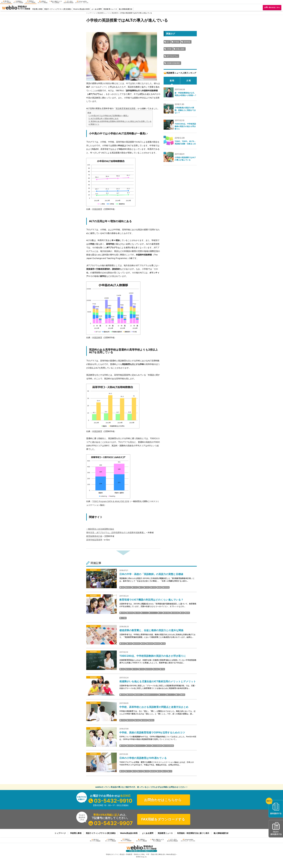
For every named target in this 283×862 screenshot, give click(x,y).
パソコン (145, 613)
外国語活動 (175, 613)
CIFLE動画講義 (158, 745)
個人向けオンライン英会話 (6, 1)
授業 (188, 613)
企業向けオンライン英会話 (42, 2)
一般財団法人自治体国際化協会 (100, 529)
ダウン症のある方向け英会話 (68, 2)
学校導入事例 (37, 9)
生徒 (164, 643)
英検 (123, 587)
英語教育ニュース (110, 9)
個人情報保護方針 (126, 9)
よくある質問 (97, 9)
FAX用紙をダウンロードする (163, 819)
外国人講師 (180, 49)
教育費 (158, 643)
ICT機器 (124, 618)
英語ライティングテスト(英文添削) (58, 9)
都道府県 (150, 643)
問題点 (152, 720)
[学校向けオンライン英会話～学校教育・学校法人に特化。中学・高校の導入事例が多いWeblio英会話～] (16, 9)
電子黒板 (167, 613)
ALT (167, 42)
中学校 (176, 42)
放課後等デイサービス (151, 694)
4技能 (137, 720)
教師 (160, 587)
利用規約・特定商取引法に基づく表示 (193, 833)
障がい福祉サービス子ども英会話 (56, 2)
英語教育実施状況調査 (126, 108)
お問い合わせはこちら (272, 7)
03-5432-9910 (113, 801)
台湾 (165, 771)
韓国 (159, 771)
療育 (183, 694)
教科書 (153, 771)
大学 (170, 771)
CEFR (149, 745)
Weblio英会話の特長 (81, 9)
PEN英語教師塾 (169, 745)
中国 (135, 771)
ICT (161, 613)
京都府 (156, 669)
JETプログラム (172, 56)
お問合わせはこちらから (163, 800)
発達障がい (139, 694)
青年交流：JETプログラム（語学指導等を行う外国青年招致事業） (116, 532)
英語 (183, 613)
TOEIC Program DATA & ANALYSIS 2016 (110, 501)
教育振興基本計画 (94, 536)
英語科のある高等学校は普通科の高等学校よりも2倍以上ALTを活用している (121, 121)
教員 (144, 643)
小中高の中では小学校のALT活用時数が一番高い (109, 115)
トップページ (60, 833)
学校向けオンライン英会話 (30, 1)
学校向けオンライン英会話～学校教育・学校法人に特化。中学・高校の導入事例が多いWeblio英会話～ (141, 854)
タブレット (154, 613)
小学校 (168, 49)
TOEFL (147, 587)
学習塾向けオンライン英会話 (18, 2)
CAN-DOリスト (140, 745)
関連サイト (95, 124)
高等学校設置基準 (94, 540)
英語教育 (144, 720)
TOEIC (135, 587)
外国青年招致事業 (173, 63)
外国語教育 (97, 209)
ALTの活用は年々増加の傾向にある (105, 118)
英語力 (129, 587)
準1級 (162, 669)
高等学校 (187, 42)
